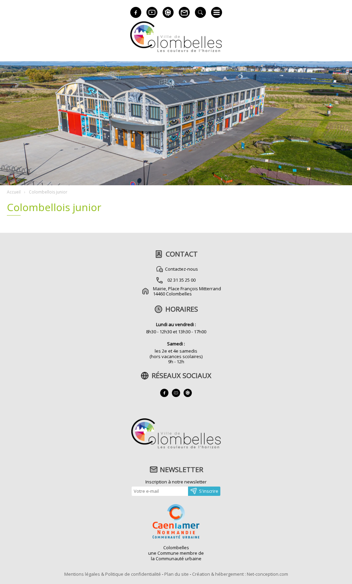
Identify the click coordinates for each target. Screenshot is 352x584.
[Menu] (216, 12)
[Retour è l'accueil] (176, 51)
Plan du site (176, 574)
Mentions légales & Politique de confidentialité (112, 574)
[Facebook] (135, 12)
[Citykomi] (168, 12)
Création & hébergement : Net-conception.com (240, 574)
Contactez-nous (181, 269)
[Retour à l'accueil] (175, 448)
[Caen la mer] (176, 522)
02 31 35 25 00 (181, 280)
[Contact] (184, 12)
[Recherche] (200, 12)
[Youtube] (151, 12)
